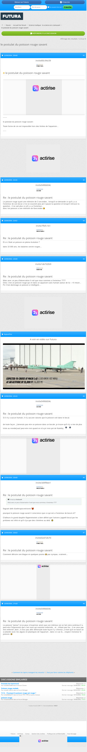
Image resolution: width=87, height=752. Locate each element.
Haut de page (71, 734)
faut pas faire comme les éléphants (60, 672)
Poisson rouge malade (9, 688)
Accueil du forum (19, 25)
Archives (20, 734)
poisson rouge (6, 698)
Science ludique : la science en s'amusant (44, 25)
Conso (27, 734)
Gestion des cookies (38, 734)
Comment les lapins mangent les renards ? (29, 672)
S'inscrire (65, 2)
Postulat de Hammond (10, 684)
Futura (13, 734)
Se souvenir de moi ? (55, 7)
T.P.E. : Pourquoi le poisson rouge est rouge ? (18, 693)
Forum (8, 25)
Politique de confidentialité (56, 734)
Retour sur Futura (22, 2)
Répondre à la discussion (43, 33)
